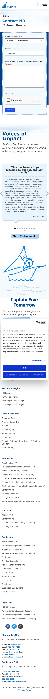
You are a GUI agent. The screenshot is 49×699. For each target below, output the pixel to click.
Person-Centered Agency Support (17, 611)
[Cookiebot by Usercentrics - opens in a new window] (35, 322)
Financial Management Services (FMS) (19, 467)
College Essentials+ (10, 497)
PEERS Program (8, 576)
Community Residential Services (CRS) (19, 478)
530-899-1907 (14, 672)
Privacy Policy (24, 690)
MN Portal (6, 393)
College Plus (7, 580)
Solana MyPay (8, 430)
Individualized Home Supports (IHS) (18, 474)
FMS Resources (8, 592)
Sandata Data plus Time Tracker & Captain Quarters (21, 442)
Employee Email (9, 418)
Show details (36, 361)
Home (7, 16)
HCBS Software (8, 607)
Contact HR (7, 437)
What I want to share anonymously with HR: (24, 62)
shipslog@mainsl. (15, 681)
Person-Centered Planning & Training (18, 482)
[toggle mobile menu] (44, 4)
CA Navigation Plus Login (13, 404)
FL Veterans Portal (10, 397)
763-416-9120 (12, 649)
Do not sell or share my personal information (24, 375)
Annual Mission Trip (10, 422)
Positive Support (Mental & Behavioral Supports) (23, 486)
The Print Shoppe (9, 572)
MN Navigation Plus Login (13, 401)
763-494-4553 (14, 647)
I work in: (13, 49)
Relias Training (8, 433)
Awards (5, 426)
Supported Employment (12, 588)
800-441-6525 (17, 644)
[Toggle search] (38, 5)
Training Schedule (10, 494)
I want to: (13, 36)
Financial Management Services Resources (21, 501)
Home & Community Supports (15, 471)
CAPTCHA (9, 93)
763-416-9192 (8, 654)
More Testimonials (24, 236)
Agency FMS (7, 515)
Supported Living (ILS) (12, 549)
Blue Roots (6, 584)
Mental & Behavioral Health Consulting (19, 619)
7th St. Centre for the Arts (13, 565)
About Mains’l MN (9, 463)
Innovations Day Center (12, 569)
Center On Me (8, 490)
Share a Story (8, 448)
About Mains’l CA (9, 542)
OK (24, 368)
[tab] (15, 228)
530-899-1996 (12, 674)
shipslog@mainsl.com (17, 657)
